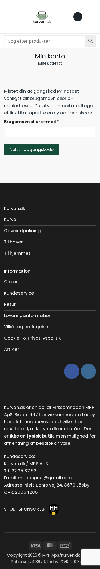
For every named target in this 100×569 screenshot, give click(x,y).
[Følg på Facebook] (71, 371)
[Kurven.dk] (42, 17)
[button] (7, 17)
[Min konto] (93, 17)
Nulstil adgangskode (32, 149)
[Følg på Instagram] (88, 371)
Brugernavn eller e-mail (42, 122)
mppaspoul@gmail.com (45, 477)
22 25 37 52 (23, 471)
